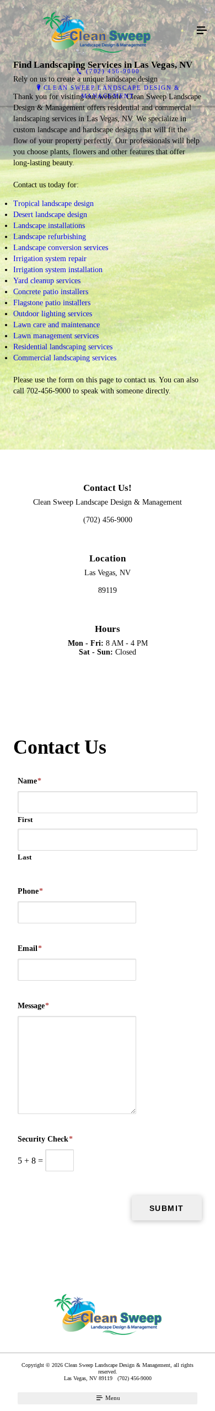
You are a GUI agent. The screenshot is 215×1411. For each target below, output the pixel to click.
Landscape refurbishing (49, 237)
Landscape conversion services (60, 248)
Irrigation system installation (58, 270)
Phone (30, 891)
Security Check (45, 1139)
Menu (112, 1397)
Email (30, 948)
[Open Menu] (202, 31)
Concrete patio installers (50, 292)
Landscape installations (49, 225)
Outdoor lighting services (52, 314)
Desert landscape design (50, 214)
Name (29, 781)
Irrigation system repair (50, 259)
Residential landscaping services (62, 347)
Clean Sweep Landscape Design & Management (112, 91)
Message (33, 1006)
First (25, 819)
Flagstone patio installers (51, 303)
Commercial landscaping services (64, 358)
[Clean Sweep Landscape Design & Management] (96, 31)
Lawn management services (56, 336)
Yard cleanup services (46, 281)
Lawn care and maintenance (56, 325)
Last (24, 857)
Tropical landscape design (53, 203)
